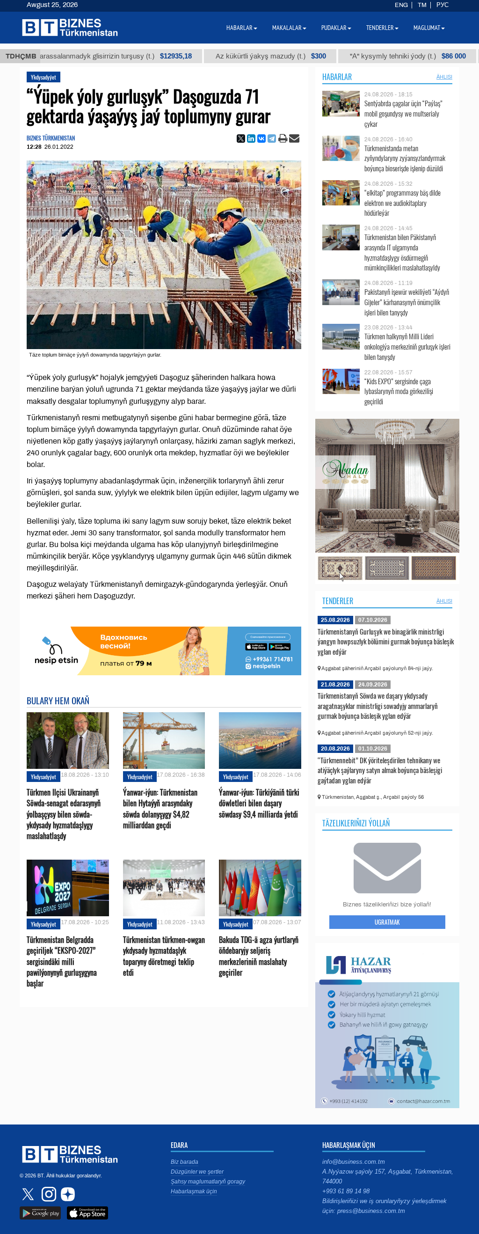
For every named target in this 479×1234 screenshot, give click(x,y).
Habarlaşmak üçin (194, 1191)
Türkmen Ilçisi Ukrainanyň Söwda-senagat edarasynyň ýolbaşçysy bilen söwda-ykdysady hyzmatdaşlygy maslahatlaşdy (64, 814)
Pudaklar (334, 27)
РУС (442, 5)
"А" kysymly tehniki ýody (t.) (366, 56)
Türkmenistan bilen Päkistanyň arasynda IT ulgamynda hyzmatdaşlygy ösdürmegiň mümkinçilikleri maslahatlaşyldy (402, 252)
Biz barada (184, 1162)
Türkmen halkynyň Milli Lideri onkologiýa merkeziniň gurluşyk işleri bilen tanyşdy (407, 346)
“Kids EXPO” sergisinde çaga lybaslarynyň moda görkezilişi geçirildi (398, 391)
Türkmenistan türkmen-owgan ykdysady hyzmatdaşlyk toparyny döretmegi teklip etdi (164, 956)
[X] (241, 138)
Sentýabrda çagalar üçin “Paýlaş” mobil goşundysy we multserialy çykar (403, 113)
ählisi (444, 77)
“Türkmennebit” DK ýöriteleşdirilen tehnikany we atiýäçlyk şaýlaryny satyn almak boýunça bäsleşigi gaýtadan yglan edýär (380, 770)
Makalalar (287, 27)
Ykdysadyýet (43, 77)
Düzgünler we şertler (197, 1171)
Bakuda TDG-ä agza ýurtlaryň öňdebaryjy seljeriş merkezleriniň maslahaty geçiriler (258, 956)
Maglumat (427, 27)
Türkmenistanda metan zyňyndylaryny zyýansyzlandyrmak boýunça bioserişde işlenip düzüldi (404, 158)
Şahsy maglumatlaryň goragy (208, 1181)
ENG (401, 5)
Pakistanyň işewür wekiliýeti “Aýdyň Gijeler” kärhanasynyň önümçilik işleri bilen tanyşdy (406, 302)
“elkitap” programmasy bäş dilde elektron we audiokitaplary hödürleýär (402, 203)
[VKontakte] (261, 138)
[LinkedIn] (251, 138)
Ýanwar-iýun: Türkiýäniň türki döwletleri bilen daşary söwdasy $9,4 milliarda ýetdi (259, 803)
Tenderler (337, 600)
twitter (29, 1194)
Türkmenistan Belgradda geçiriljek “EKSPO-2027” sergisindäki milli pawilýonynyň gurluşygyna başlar (62, 962)
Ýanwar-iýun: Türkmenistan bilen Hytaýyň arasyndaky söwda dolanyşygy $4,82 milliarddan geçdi (160, 809)
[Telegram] (272, 138)
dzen (66, 1194)
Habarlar (337, 76)
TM (422, 5)
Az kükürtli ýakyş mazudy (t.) (229, 56)
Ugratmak (387, 922)
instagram (47, 1194)
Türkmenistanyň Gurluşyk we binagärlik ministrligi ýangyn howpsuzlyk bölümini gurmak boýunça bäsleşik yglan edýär (386, 641)
